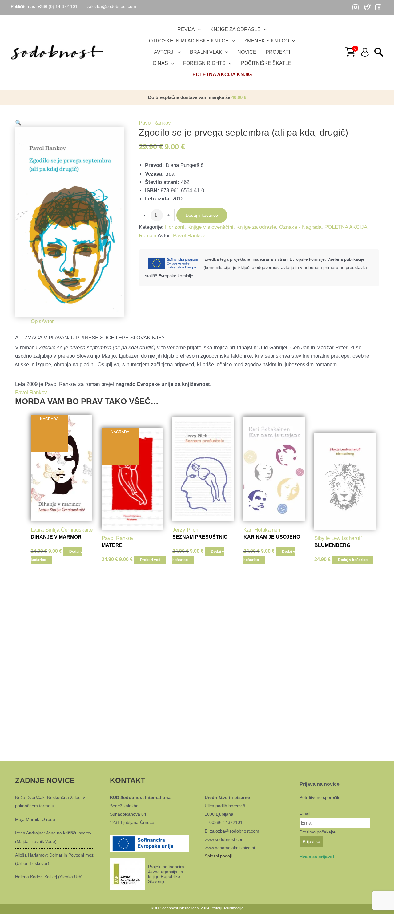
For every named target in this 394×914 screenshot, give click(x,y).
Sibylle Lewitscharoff (338, 538)
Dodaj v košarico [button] (353, 560)
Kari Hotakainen (261, 530)
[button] (69, 123)
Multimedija (233, 908)
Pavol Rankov (155, 123)
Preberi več (150, 560)
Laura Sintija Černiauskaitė (62, 530)
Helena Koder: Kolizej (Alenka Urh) (49, 876)
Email (305, 813)
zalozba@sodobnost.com (111, 6)
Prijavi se (311, 841)
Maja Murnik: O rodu (35, 819)
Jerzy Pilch (185, 530)
